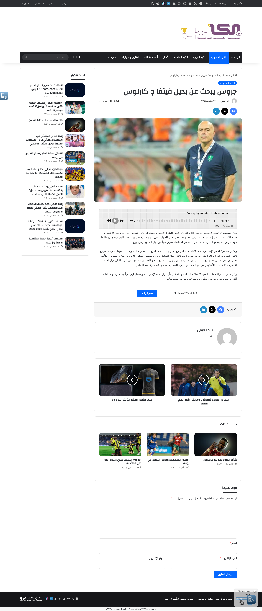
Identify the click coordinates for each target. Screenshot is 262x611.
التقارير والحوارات (130, 57)
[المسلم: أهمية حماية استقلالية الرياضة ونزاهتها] (75, 243)
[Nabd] (168, 3)
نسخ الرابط (147, 293)
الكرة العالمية (181, 57)
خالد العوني (225, 101)
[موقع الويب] (211, 336)
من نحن (52, 3)
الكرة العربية (199, 57)
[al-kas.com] (211, 30)
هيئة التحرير (38, 3)
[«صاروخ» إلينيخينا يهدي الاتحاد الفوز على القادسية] (120, 444)
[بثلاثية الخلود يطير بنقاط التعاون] (215, 444)
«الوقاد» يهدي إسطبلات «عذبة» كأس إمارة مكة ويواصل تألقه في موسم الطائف (45, 106)
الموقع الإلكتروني (157, 558)
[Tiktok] (163, 3)
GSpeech (219, 226)
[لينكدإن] (216, 111)
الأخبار (166, 57)
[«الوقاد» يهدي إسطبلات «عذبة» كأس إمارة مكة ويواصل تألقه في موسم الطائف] (75, 107)
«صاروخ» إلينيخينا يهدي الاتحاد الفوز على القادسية (122, 461)
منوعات (112, 57)
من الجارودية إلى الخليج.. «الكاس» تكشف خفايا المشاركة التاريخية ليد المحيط (44, 173)
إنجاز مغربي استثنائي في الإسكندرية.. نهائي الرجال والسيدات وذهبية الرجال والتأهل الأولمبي (44, 140)
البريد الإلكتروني (228, 558)
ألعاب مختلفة (151, 57)
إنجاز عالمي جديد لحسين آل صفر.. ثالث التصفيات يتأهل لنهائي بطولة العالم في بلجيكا (45, 208)
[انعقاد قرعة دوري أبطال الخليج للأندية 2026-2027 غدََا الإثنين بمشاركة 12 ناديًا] (75, 90)
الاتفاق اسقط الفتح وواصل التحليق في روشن (168, 461)
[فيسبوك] (233, 111)
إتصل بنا (25, 3)
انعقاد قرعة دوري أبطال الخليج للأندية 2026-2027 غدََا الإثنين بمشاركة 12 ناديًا (46, 89)
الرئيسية (63, 3)
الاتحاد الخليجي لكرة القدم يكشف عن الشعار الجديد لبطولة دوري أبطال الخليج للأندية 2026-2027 (45, 225)
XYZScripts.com (148, 609)
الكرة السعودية (218, 57)
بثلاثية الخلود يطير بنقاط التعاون (220, 459)
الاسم (233, 543)
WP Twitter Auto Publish (117, 609)
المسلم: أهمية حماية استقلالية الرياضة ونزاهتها (46, 240)
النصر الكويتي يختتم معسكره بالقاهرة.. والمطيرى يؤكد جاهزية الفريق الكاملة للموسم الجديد (46, 190)
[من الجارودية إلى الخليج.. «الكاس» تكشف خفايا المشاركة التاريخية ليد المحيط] (75, 174)
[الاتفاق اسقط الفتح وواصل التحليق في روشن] (168, 444)
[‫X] (224, 111)
